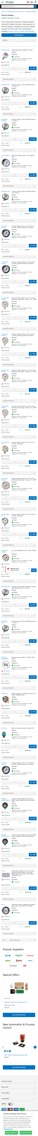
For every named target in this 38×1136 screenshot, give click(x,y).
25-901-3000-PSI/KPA (5, 407)
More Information (8, 1129)
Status (27, 31)
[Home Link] (12, 2)
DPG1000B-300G (4, 622)
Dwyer (16, 31)
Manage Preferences (11, 1132)
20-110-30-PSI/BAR (4, 226)
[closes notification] (29, 568)
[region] (19, 1123)
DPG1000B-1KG (5, 191)
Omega (21, 31)
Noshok (10, 31)
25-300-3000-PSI (5, 443)
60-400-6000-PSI (5, 515)
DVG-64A (4, 728)
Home (3, 11)
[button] (2, 2)
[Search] (35, 6)
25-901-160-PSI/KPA (4, 551)
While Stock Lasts (9, 1005)
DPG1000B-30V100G (4, 120)
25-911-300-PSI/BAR (4, 479)
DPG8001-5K (4, 693)
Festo (32, 31)
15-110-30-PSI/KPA (4, 763)
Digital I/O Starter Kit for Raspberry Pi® (15, 1002)
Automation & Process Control (15, 11)
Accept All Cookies (26, 1132)
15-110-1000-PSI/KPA (4, 262)
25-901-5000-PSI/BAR (5, 370)
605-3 (3, 904)
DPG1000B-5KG (5, 586)
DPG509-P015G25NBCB (5, 835)
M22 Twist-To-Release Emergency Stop (15, 1055)
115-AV (3, 871)
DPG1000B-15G (5, 84)
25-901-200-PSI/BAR (4, 334)
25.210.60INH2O (5, 156)
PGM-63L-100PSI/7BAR (4, 658)
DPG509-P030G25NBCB (5, 799)
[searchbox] (17, 6)
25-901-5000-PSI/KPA (5, 298)
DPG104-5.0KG (5, 50)
